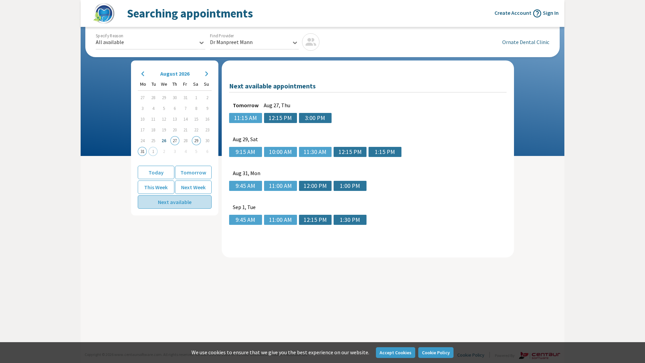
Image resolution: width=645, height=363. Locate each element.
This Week (156, 187)
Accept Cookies (396, 353)
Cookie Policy (436, 353)
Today (156, 172)
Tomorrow (193, 172)
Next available (174, 202)
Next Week (193, 187)
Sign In (551, 12)
